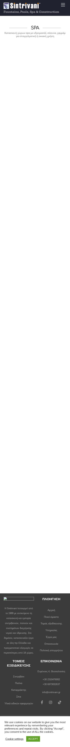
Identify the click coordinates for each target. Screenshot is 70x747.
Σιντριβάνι (18, 676)
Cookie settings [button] (14, 739)
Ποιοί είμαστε (51, 616)
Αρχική (51, 610)
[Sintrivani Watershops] (22, 7)
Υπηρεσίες (51, 630)
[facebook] (42, 702)
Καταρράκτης (18, 689)
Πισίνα (18, 683)
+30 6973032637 (51, 684)
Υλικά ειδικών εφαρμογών (18, 703)
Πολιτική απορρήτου (51, 650)
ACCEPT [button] (33, 739)
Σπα (18, 696)
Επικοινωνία (51, 643)
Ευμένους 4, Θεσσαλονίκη (51, 671)
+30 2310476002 (51, 679)
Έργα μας (51, 637)
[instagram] (50, 702)
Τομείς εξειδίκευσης (51, 623)
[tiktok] (59, 702)
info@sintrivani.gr (51, 692)
